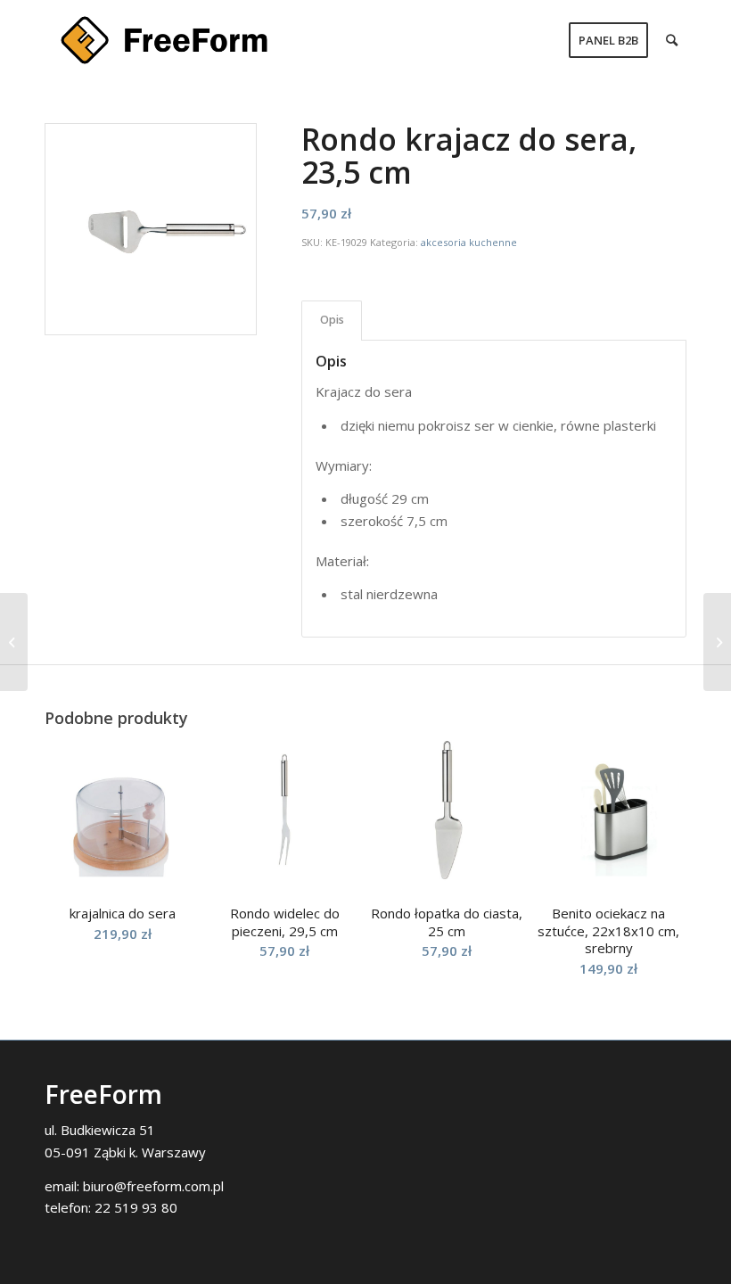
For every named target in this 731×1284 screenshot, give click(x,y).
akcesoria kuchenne (469, 242)
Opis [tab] (332, 319)
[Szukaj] (671, 40)
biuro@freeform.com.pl (153, 1186)
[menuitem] (608, 40)
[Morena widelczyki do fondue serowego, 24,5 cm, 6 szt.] (717, 642)
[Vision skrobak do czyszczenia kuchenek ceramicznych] (14, 642)
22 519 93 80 (135, 1207)
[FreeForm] (164, 40)
